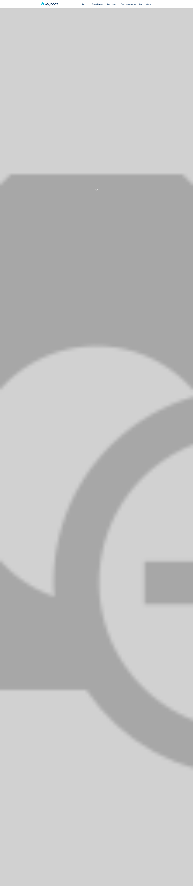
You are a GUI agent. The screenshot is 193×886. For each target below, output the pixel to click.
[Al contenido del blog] (96, 189)
